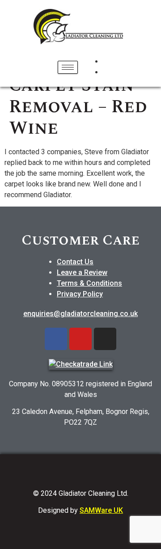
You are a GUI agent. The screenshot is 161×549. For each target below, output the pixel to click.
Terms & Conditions (89, 283)
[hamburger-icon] (68, 67)
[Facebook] (56, 339)
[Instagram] (105, 339)
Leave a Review (82, 272)
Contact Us (75, 262)
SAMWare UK (101, 510)
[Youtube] (80, 339)
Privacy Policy (80, 294)
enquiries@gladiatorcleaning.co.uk (80, 313)
